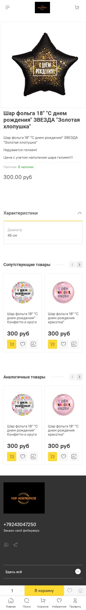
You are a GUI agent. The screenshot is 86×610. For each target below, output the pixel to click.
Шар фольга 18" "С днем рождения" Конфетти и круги (22, 317)
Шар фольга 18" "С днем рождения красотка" (63, 317)
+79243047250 (19, 524)
